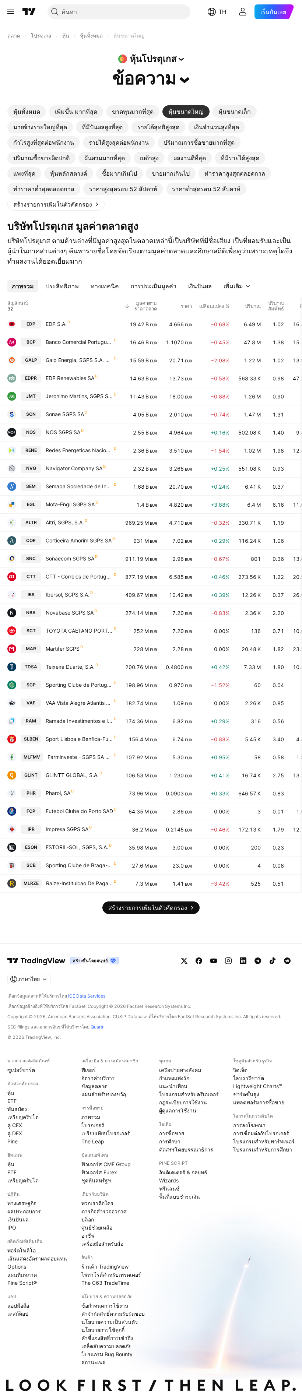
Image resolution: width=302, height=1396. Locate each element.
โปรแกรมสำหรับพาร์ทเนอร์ (264, 1141)
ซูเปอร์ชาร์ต (21, 1070)
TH (222, 11)
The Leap (92, 1141)
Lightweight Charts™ (257, 1086)
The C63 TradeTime (105, 1283)
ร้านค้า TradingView (105, 1266)
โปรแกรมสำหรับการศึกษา (262, 1149)
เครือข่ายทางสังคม (180, 1070)
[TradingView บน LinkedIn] (243, 961)
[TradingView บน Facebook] (199, 961)
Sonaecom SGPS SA (70, 558)
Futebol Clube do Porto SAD (79, 811)
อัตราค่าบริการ (98, 1078)
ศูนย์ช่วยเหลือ (96, 1227)
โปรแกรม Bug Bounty (107, 1354)
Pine (12, 1141)
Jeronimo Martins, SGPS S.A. (79, 396)
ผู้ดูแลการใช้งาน (177, 1110)
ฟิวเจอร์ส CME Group (106, 1164)
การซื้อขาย (171, 1133)
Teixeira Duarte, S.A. (70, 667)
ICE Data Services (86, 996)
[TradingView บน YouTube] (213, 961)
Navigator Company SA (74, 468)
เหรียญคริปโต (23, 1117)
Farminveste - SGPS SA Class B (80, 757)
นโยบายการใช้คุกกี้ (102, 1330)
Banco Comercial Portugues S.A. (79, 342)
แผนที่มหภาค (22, 1275)
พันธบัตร (17, 1109)
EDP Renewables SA (70, 378)
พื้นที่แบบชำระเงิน (179, 1196)
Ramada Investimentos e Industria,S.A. (79, 721)
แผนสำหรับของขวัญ (104, 1094)
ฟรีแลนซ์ (169, 1188)
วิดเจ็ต (240, 1070)
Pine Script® (22, 1283)
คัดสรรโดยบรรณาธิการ (186, 1149)
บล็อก (87, 1219)
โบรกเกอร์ (92, 1125)
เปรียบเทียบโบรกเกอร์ (105, 1133)
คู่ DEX (14, 1133)
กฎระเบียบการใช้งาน (183, 1102)
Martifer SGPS (63, 649)
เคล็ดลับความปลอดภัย (106, 1346)
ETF (12, 1101)
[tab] (26, 111)
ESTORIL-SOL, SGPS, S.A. (77, 847)
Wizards (169, 1180)
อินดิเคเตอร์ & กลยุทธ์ (183, 1172)
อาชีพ (87, 1236)
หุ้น (10, 1093)
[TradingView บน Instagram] (228, 961)
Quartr (97, 1027)
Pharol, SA (58, 793)
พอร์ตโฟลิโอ (21, 1250)
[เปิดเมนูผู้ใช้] (10, 11)
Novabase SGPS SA (70, 612)
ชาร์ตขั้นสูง (246, 1094)
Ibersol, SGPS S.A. (67, 594)
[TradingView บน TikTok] (272, 961)
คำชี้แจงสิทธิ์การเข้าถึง (107, 1338)
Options (16, 1266)
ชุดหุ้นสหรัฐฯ (96, 1180)
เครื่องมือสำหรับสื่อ (102, 1244)
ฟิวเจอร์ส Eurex (99, 1172)
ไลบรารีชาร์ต (248, 1078)
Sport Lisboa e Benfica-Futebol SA (79, 739)
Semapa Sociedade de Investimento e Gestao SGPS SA (79, 486)
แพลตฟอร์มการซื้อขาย (258, 1102)
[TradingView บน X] (184, 961)
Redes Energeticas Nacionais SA (79, 450)
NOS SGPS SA (63, 432)
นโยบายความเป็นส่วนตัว (109, 1322)
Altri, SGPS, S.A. (65, 522)
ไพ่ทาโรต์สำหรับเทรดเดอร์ (111, 1275)
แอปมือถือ (18, 1305)
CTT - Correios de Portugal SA (79, 576)
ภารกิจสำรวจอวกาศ (104, 1211)
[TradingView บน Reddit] (287, 961)
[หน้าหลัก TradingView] (29, 12)
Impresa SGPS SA (67, 829)
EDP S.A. (56, 324)
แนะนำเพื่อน (173, 1086)
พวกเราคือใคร (97, 1203)
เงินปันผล (18, 1219)
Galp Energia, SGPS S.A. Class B (79, 360)
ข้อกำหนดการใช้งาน (105, 1305)
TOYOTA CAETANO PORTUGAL (79, 630)
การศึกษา (169, 1141)
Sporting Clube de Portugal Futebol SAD (79, 685)
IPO (11, 1227)
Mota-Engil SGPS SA (70, 504)
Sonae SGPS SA (65, 414)
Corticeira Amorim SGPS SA (79, 540)
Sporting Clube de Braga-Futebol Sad (79, 865)
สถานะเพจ (93, 1362)
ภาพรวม (90, 1117)
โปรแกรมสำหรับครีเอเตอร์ (189, 1094)
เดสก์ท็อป (17, 1314)
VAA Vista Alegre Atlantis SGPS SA (79, 703)
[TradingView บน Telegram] (258, 961)
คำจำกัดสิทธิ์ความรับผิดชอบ (113, 1314)
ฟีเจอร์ (88, 1070)
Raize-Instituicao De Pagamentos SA (79, 883)
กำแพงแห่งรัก (174, 1078)
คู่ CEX (14, 1125)
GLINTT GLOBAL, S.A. (72, 775)
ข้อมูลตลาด (94, 1086)
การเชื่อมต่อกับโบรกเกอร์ (261, 1133)
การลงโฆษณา (249, 1125)
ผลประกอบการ (24, 1211)
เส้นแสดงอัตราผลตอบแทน (37, 1258)
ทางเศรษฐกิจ (21, 1203)
